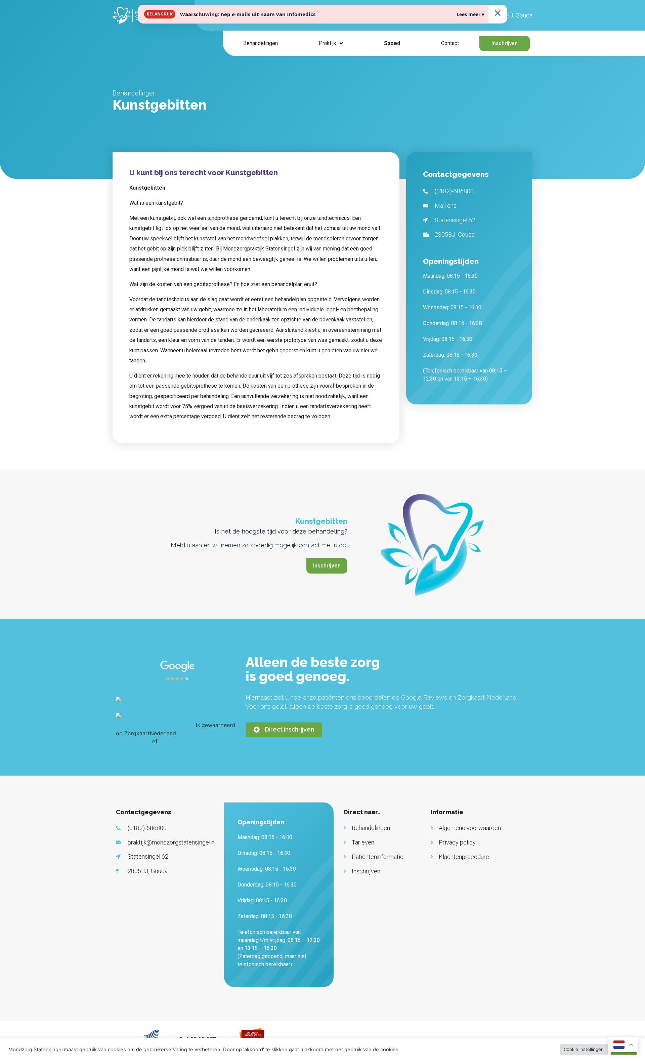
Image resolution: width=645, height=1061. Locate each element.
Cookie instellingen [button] (584, 1049)
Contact (450, 43)
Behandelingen (260, 43)
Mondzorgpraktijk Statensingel (155, 725)
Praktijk (327, 43)
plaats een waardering (187, 741)
